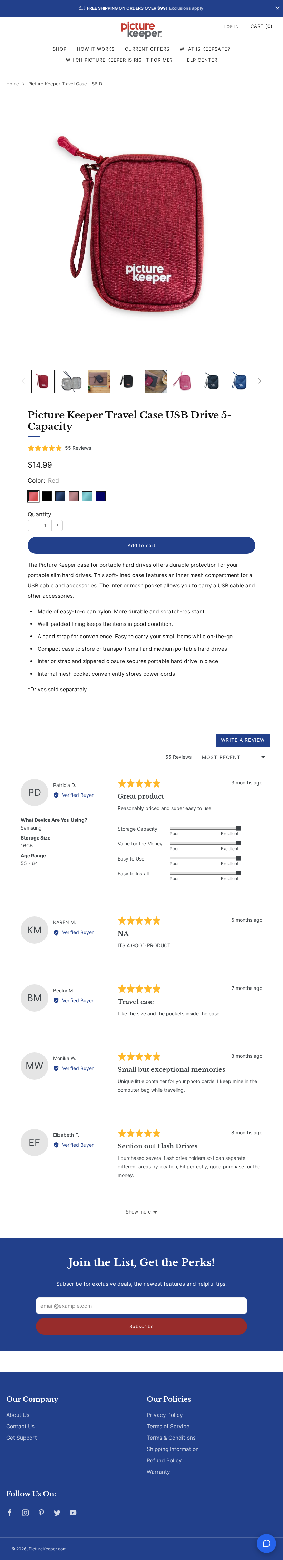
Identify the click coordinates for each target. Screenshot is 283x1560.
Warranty (158, 1471)
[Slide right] (260, 382)
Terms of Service (168, 1426)
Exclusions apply (186, 8)
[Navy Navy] (60, 496)
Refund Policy (164, 1460)
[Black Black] (46, 496)
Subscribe (141, 1326)
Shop (60, 49)
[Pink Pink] (73, 496)
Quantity (39, 514)
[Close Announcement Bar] (277, 8)
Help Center (200, 60)
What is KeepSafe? (205, 49)
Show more (138, 1212)
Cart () (262, 26)
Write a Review (243, 740)
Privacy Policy (165, 1415)
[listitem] (141, 8)
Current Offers (147, 49)
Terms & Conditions (171, 1437)
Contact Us (20, 1426)
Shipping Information (173, 1449)
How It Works (96, 49)
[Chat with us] (266, 1543)
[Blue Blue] (100, 496)
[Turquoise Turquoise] (87, 496)
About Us (17, 1415)
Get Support (21, 1437)
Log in (231, 26)
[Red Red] (33, 496)
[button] (59, 448)
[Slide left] (23, 382)
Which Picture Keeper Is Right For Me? (119, 60)
